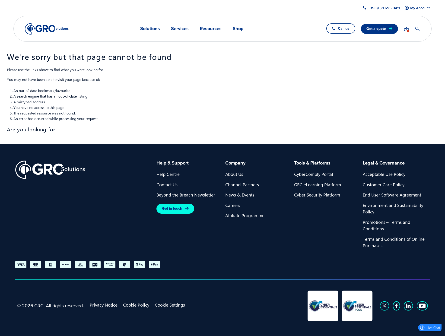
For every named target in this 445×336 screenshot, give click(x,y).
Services (180, 28)
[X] (384, 306)
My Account (420, 8)
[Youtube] (422, 306)
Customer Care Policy (383, 184)
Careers (232, 205)
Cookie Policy (136, 305)
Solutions (150, 28)
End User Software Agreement (392, 195)
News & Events (239, 195)
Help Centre (168, 174)
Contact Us (167, 184)
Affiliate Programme (244, 215)
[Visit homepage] (47, 29)
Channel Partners (242, 184)
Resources (211, 28)
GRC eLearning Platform (317, 184)
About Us (234, 174)
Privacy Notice (104, 305)
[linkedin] (408, 306)
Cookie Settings (170, 305)
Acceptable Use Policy (384, 174)
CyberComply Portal (313, 174)
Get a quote (376, 28)
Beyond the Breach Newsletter (185, 195)
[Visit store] (406, 29)
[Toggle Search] (417, 29)
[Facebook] (396, 306)
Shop (238, 28)
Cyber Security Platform (317, 195)
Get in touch (172, 208)
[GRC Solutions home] (83, 170)
